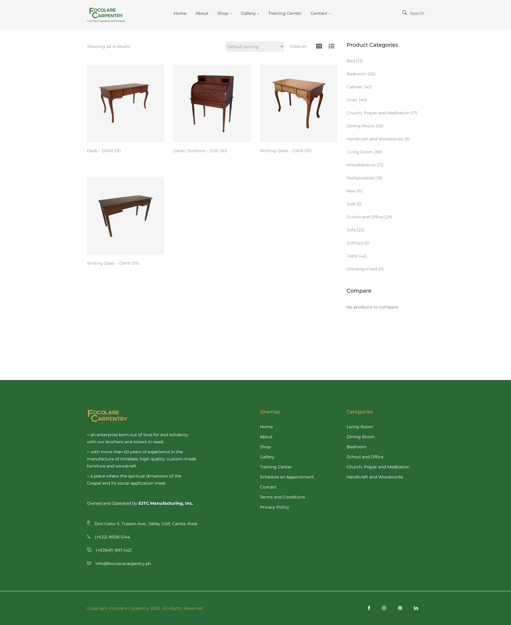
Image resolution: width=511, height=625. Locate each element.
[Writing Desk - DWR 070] (125, 215)
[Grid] (319, 46)
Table (352, 256)
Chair (352, 100)
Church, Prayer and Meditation (378, 113)
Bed (351, 61)
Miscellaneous (361, 165)
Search (417, 13)
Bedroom (356, 74)
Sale (351, 204)
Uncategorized (362, 269)
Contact (268, 487)
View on (298, 46)
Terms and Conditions (282, 497)
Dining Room (361, 126)
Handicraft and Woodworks (375, 139)
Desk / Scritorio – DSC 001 (200, 150)
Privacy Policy (274, 507)
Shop (265, 446)
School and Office (365, 217)
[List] (331, 46)
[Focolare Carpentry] (110, 14)
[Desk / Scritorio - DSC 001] (212, 103)
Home (266, 426)
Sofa (351, 230)
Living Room (360, 152)
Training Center (276, 467)
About (266, 436)
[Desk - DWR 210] (125, 103)
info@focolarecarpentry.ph (123, 563)
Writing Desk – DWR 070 (113, 263)
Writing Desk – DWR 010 (285, 150)
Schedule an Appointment (287, 477)
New (351, 191)
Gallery (267, 457)
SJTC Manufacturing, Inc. (165, 503)
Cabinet (355, 87)
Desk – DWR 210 (104, 150)
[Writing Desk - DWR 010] (298, 103)
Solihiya (355, 243)
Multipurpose (360, 178)
